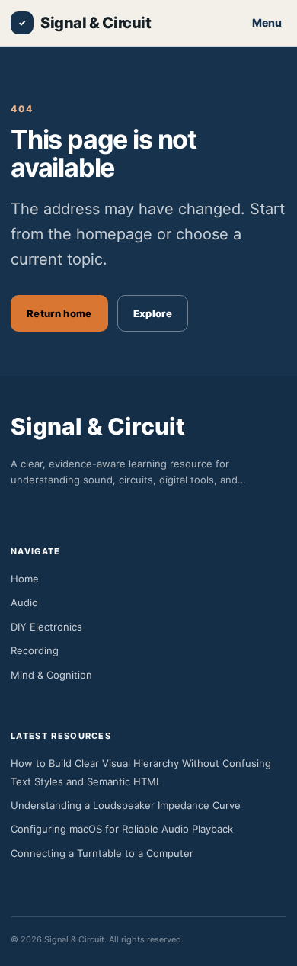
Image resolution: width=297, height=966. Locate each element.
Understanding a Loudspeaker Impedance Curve (126, 805)
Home (25, 579)
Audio (24, 602)
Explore (152, 313)
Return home (59, 313)
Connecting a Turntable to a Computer (102, 853)
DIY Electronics (46, 627)
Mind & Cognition (51, 675)
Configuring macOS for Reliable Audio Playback (122, 829)
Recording (35, 650)
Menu (267, 22)
